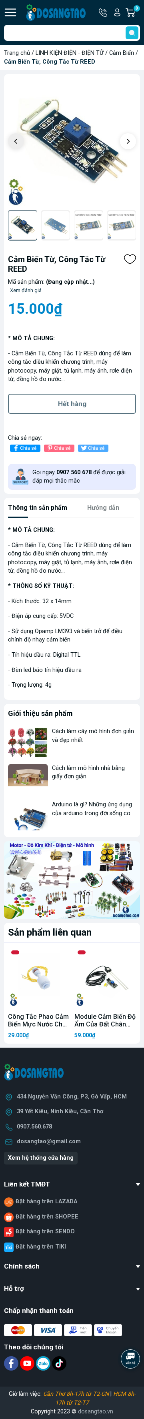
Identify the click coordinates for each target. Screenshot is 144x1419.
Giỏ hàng (138, 13)
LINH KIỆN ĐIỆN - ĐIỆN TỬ (70, 53)
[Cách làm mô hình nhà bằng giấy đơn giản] (28, 779)
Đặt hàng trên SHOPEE (47, 1216)
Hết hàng (72, 404)
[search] (132, 32)
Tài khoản (117, 12)
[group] (72, 142)
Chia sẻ (28, 448)
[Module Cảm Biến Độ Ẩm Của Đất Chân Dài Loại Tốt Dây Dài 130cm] (105, 978)
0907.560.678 (34, 1126)
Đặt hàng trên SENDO (45, 1231)
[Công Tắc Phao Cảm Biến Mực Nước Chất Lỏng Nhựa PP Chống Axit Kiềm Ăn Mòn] (39, 978)
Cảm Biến (121, 53)
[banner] (72, 880)
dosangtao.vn (95, 1411)
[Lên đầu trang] (131, 1381)
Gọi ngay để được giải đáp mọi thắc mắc (79, 477)
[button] (128, 141)
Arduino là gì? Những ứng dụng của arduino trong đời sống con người (93, 813)
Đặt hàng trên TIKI (41, 1246)
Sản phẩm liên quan (50, 932)
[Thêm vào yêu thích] (130, 259)
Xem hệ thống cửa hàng (41, 1157)
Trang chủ (17, 53)
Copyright (44, 1411)
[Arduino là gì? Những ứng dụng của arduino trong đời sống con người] (28, 815)
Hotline (103, 12)
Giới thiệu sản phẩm (40, 713)
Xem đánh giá (26, 290)
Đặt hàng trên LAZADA (46, 1201)
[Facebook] (12, 1363)
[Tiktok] (59, 1363)
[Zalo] (44, 1363)
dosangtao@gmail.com (49, 1141)
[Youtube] (28, 1363)
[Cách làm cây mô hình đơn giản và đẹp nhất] (28, 742)
